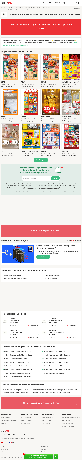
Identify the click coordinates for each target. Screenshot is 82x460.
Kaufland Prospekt (27, 420)
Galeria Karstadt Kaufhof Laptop (55, 359)
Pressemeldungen (68, 426)
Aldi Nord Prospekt (48, 417)
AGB (2, 452)
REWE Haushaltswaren (52, 275)
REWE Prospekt (26, 423)
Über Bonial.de (5, 417)
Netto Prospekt (46, 420)
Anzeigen (76, 8)
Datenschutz (5, 449)
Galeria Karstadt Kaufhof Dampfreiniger (18, 355)
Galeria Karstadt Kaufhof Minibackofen (57, 355)
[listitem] (10, 70)
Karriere (3, 423)
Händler (10, 7)
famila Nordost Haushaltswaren (15, 279)
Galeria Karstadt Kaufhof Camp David (17, 362)
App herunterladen (68, 423)
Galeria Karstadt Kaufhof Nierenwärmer (18, 369)
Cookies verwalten (47, 452)
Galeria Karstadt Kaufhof (33, 7)
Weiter (55, 178)
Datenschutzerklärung (52, 188)
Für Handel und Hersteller (9, 420)
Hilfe (2, 446)
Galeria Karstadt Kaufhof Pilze (54, 351)
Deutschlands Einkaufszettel (71, 417)
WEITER (41, 29)
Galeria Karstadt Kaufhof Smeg (55, 373)
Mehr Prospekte (41, 160)
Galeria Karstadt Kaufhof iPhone (15, 359)
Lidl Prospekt (46, 423)
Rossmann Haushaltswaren (14, 275)
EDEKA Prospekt (26, 417)
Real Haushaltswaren (51, 279)
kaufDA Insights (67, 420)
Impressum (44, 446)
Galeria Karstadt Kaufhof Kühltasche (56, 366)
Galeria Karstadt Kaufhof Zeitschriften (18, 351)
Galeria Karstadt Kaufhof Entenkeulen (57, 369)
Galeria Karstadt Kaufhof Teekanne (56, 362)
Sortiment (46, 7)
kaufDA (3, 7)
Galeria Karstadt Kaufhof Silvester (16, 366)
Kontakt (43, 449)
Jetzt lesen (43, 257)
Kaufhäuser (19, 7)
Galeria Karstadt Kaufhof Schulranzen (17, 373)
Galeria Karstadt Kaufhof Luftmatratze (18, 377)
